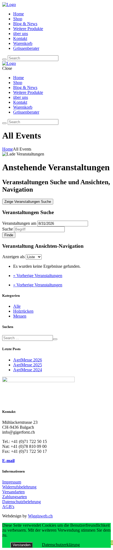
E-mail (8, 460)
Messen (19, 316)
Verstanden (21, 545)
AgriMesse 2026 (27, 360)
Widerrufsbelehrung (19, 487)
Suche (7, 229)
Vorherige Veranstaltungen (37, 275)
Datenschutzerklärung (61, 544)
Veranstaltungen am (19, 223)
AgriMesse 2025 (27, 364)
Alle (17, 306)
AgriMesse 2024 (27, 369)
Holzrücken (23, 311)
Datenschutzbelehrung (21, 501)
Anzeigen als (14, 256)
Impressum (11, 482)
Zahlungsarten (14, 496)
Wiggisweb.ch (40, 516)
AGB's (8, 506)
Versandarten (13, 491)
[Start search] (4, 59)
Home (7, 149)
